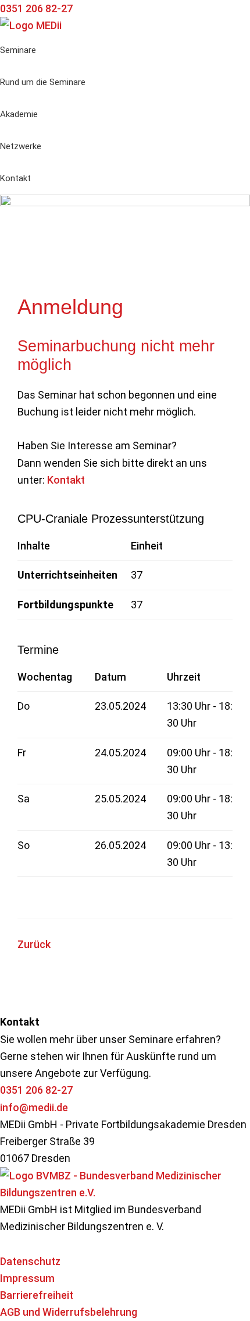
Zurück (34, 944)
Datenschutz (30, 1261)
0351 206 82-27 (36, 1090)
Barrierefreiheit (36, 1295)
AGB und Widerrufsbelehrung (68, 1312)
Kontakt (66, 480)
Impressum (27, 1278)
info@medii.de (34, 1107)
